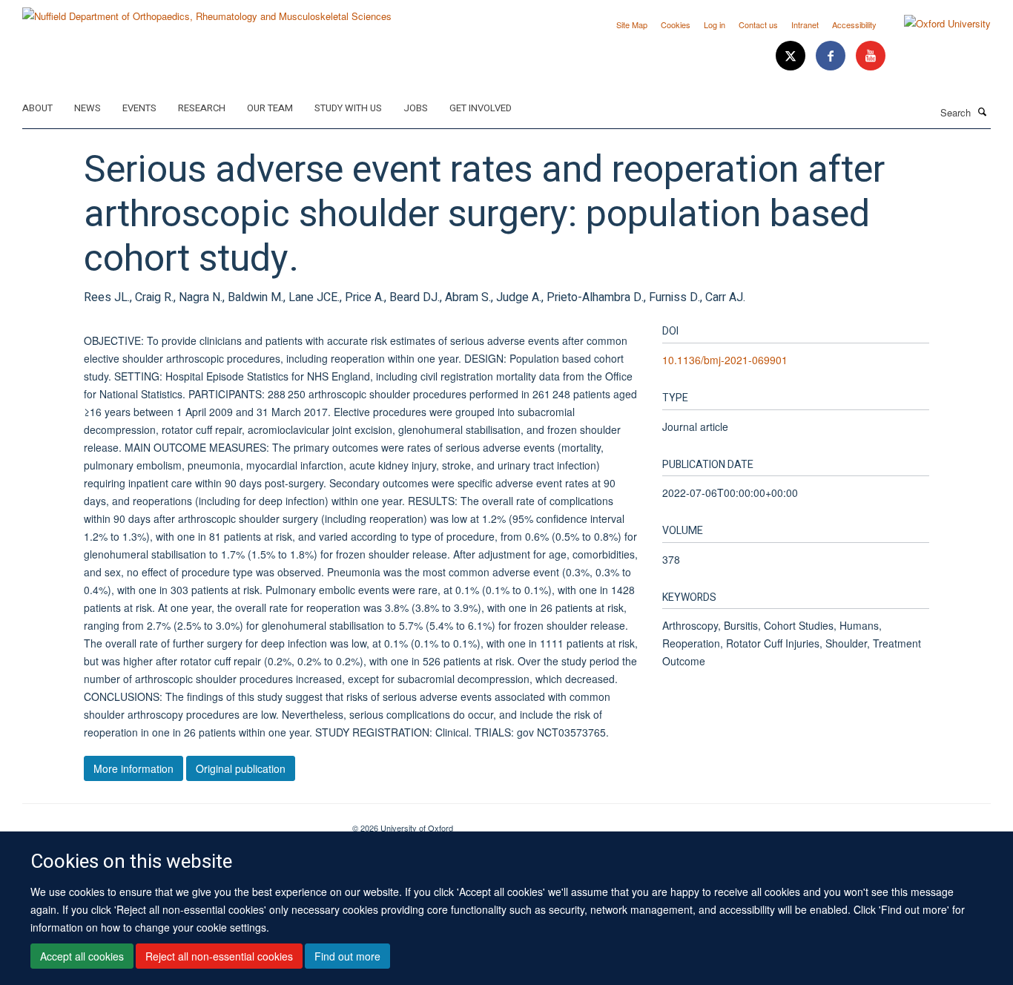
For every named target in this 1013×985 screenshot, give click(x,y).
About (37, 108)
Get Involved (480, 108)
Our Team (270, 108)
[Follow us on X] (792, 56)
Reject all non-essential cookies (219, 956)
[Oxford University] (936, 24)
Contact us (758, 24)
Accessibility (854, 24)
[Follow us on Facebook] (832, 56)
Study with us (348, 108)
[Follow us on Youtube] (870, 56)
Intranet (805, 24)
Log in (714, 24)
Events (139, 108)
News (87, 108)
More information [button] (133, 768)
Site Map (631, 24)
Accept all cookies (82, 956)
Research (201, 108)
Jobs (415, 108)
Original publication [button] (241, 768)
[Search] (982, 111)
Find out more (347, 956)
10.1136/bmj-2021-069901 (725, 359)
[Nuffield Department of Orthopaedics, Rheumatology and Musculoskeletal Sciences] (207, 11)
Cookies (675, 24)
